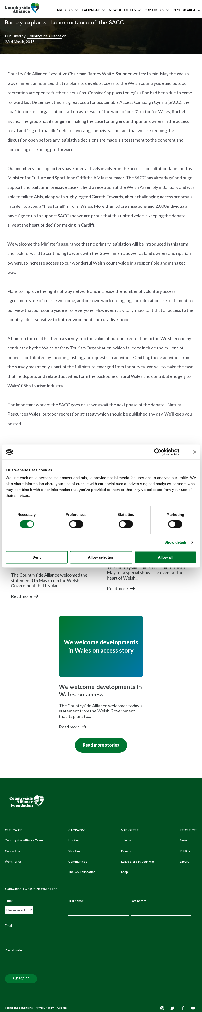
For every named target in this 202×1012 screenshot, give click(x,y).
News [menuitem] (184, 840)
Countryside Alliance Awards (103, 109)
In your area (184, 10)
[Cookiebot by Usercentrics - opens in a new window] (157, 452)
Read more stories (97, 743)
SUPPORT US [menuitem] (130, 830)
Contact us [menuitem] (12, 851)
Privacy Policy (45, 1008)
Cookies (62, 1008)
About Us (65, 10)
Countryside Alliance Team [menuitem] (24, 840)
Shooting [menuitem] (74, 851)
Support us (154, 10)
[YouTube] (193, 1008)
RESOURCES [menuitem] (188, 830)
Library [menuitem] (184, 861)
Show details (175, 542)
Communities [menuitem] (77, 861)
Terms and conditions (19, 1008)
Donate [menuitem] (126, 851)
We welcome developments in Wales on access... (100, 691)
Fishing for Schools (96, 98)
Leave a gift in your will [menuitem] (137, 861)
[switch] (76, 524)
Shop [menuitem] (124, 872)
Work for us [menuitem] (13, 861)
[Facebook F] (183, 1008)
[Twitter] (172, 1008)
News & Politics (122, 10)
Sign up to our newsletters (77, 21)
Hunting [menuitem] (73, 840)
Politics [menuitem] (185, 851)
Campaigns (91, 10)
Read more (21, 596)
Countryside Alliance (44, 36)
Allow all (165, 557)
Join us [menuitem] (126, 840)
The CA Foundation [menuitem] (81, 872)
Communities (91, 76)
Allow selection (101, 557)
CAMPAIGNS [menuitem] (76, 830)
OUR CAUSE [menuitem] (13, 830)
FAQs (62, 32)
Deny (37, 557)
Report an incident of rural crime (117, 87)
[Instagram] (162, 1008)
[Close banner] (194, 452)
